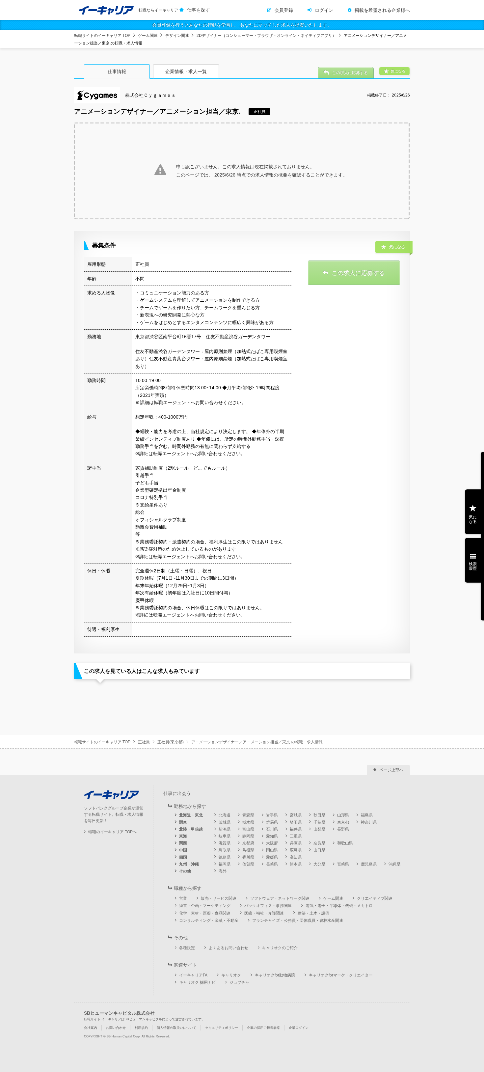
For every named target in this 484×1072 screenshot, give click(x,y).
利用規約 (141, 1028)
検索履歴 (473, 566)
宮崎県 (343, 864)
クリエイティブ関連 (374, 898)
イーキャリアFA (193, 975)
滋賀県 (224, 843)
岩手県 (272, 815)
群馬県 (272, 822)
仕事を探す (198, 10)
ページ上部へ (391, 770)
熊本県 (296, 864)
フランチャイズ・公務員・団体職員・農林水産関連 (297, 920)
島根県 (248, 850)
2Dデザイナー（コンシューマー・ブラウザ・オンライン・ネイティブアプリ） (266, 35)
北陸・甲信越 (191, 829)
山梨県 (319, 829)
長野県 (343, 829)
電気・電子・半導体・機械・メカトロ (339, 905)
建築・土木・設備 (313, 913)
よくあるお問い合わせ (228, 948)
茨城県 (224, 822)
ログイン (324, 10)
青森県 (248, 815)
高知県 (296, 857)
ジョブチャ (239, 982)
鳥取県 (224, 850)
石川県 (272, 829)
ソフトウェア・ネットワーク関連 (279, 898)
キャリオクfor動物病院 (275, 975)
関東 (183, 822)
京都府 (248, 843)
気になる (473, 519)
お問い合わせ (116, 1028)
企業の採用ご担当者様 (263, 1028)
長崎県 (272, 864)
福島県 (367, 815)
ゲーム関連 (148, 35)
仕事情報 (117, 71)
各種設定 (187, 948)
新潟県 (224, 829)
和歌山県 (345, 843)
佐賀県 (248, 864)
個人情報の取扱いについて (176, 1028)
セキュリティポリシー (221, 1028)
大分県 (319, 864)
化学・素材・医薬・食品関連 (204, 913)
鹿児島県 (369, 864)
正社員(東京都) (170, 742)
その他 (185, 871)
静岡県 (248, 836)
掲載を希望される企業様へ (382, 10)
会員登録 (284, 10)
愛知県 (272, 836)
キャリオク (231, 975)
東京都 (343, 822)
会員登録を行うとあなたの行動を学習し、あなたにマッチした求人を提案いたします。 (242, 25)
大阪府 (272, 843)
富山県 (248, 829)
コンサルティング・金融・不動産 (208, 920)
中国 (183, 850)
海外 (223, 871)
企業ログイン (299, 1028)
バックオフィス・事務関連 (268, 905)
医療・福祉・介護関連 (264, 913)
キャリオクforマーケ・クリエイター (341, 975)
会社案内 (90, 1028)
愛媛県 (272, 857)
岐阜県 (224, 836)
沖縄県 (394, 864)
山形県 (343, 815)
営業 (183, 898)
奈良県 (319, 843)
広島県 (296, 850)
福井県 (296, 829)
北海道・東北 (191, 815)
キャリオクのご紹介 (280, 948)
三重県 (296, 836)
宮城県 (296, 815)
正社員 (144, 742)
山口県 (319, 850)
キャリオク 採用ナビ (197, 982)
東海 (183, 836)
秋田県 (319, 815)
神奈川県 (369, 822)
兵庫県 (296, 843)
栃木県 (248, 822)
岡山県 (272, 850)
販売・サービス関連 (218, 898)
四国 (183, 857)
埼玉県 (296, 822)
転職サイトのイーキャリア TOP (102, 35)
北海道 (224, 815)
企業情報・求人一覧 (186, 71)
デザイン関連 (177, 35)
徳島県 (224, 857)
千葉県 (319, 822)
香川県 (248, 857)
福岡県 (224, 864)
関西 (183, 843)
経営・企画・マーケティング (204, 905)
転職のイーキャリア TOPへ (112, 832)
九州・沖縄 (189, 864)
